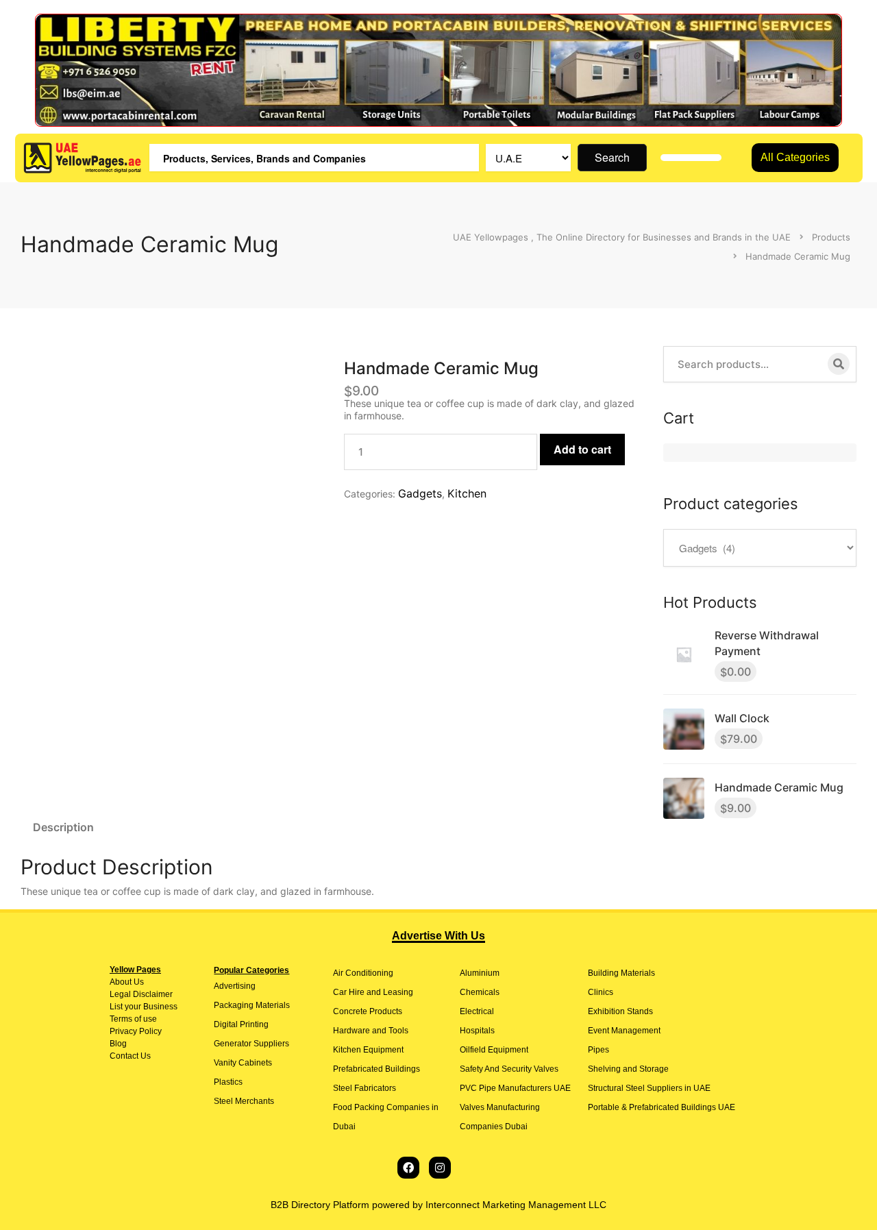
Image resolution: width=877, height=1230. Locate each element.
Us (138, 982)
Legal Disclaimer (141, 994)
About (121, 982)
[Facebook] (408, 1168)
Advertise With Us (438, 936)
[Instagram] (440, 1168)
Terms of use (133, 1019)
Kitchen (466, 493)
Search (612, 157)
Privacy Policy (136, 1031)
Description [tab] (63, 827)
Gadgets (420, 493)
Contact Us (130, 1056)
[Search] (839, 364)
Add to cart (582, 449)
